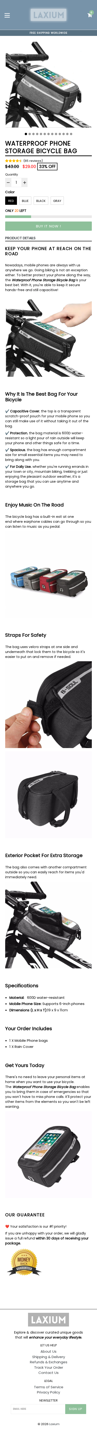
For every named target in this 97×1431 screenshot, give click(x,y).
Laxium (54, 1424)
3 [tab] (33, 134)
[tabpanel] (48, 85)
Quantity (11, 174)
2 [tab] (29, 134)
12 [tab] (67, 134)
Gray (57, 201)
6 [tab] (45, 134)
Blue (25, 201)
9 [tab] (56, 134)
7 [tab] (48, 134)
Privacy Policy (48, 1392)
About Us (48, 1351)
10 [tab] (60, 134)
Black (41, 201)
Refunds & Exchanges (48, 1362)
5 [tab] (41, 134)
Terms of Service (48, 1387)
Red (11, 201)
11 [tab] (63, 134)
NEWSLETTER (48, 1400)
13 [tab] (71, 134)
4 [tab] (37, 134)
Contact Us (48, 1372)
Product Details (20, 237)
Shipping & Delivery (48, 1356)
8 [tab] (52, 134)
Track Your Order (48, 1367)
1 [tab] (26, 134)
